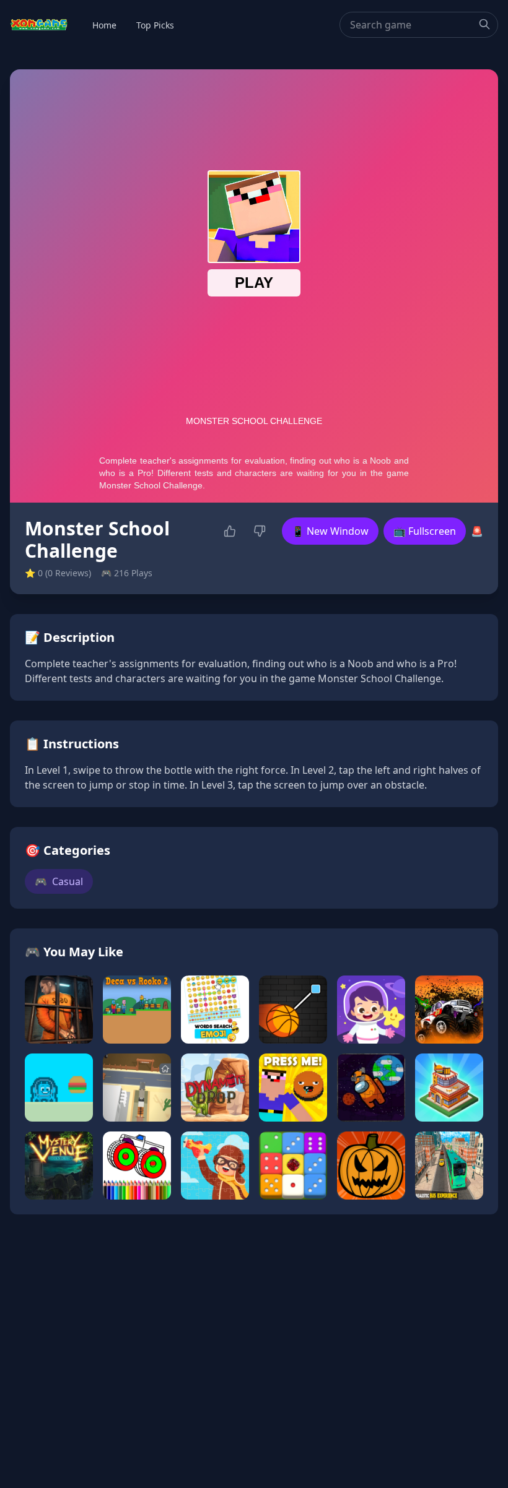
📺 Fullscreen (424, 531)
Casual (59, 881)
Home (104, 25)
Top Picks (155, 25)
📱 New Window (330, 531)
